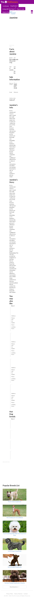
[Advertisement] (14, 472)
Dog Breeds (13, 6)
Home (10, 11)
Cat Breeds (6, 6)
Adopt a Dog (5, 12)
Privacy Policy (9, 593)
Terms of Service (18, 593)
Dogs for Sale (20, 9)
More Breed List (14, 587)
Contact (26, 593)
